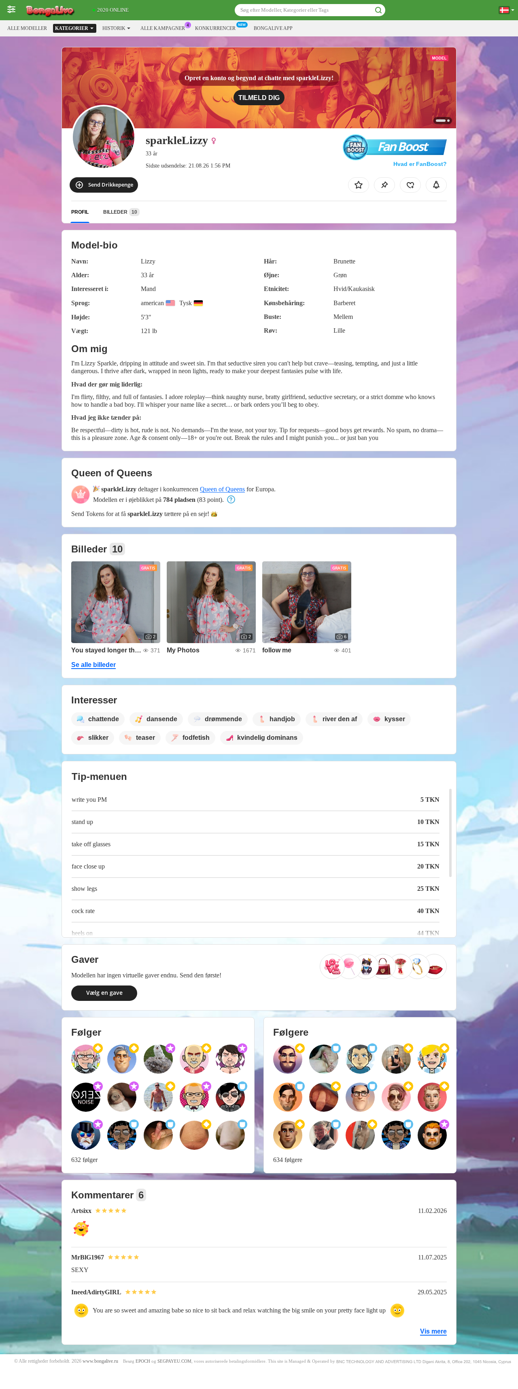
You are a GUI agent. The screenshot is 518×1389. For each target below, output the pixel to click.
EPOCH (143, 1361)
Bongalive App (273, 28)
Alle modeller (27, 28)
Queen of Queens (222, 489)
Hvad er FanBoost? (420, 164)
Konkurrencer (215, 28)
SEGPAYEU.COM (174, 1361)
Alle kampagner (162, 28)
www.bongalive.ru (100, 1361)
